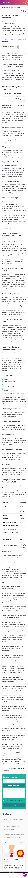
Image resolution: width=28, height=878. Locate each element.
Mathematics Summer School (11, 826)
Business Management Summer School (14, 843)
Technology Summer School (11, 824)
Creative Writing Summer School (12, 837)
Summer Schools (6, 9)
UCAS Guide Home (7, 7)
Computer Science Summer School (13, 840)
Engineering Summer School (11, 817)
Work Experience (18, 7)
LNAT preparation (6, 170)
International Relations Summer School (14, 834)
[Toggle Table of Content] (15, 47)
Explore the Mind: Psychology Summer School (13, 820)
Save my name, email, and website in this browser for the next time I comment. (12, 801)
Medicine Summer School (10, 832)
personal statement (10, 174)
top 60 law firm (17, 112)
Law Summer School (9, 829)
